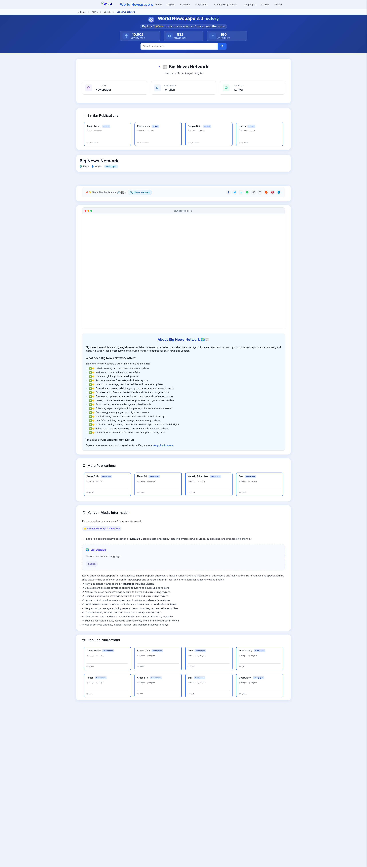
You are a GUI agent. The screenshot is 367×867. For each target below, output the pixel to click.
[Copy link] (253, 192)
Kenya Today (93, 126)
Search (265, 4)
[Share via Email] (259, 192)
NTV (190, 650)
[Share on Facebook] (228, 192)
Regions (171, 4)
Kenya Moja (143, 126)
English (92, 564)
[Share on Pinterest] (272, 192)
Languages (250, 4)
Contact (278, 4)
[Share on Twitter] (234, 192)
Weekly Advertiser (198, 476)
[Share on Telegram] (278, 192)
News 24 (142, 476)
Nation (242, 126)
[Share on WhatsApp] (247, 192)
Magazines (201, 4)
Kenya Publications (163, 445)
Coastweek (245, 677)
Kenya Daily (93, 476)
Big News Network (140, 192)
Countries (185, 4)
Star (241, 476)
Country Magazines (224, 4)
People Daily (195, 126)
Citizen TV (143, 677)
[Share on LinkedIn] (241, 192)
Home (158, 4)
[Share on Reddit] (266, 192)
